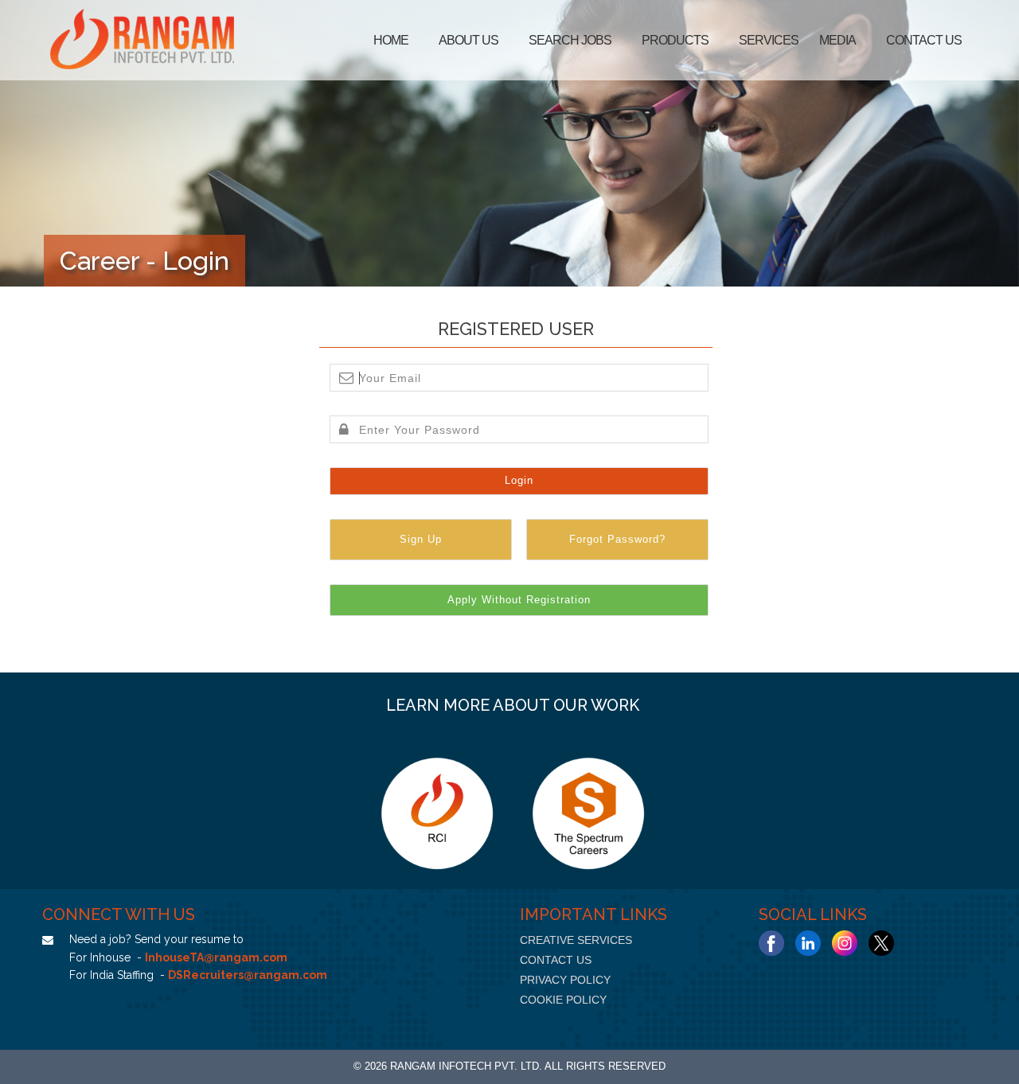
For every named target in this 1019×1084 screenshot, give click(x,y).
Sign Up (421, 539)
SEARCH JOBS (570, 40)
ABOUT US (468, 40)
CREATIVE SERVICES (576, 940)
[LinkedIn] (808, 943)
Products (675, 40)
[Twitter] (881, 943)
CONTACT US (555, 959)
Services (768, 40)
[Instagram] (844, 943)
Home (390, 40)
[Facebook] (771, 943)
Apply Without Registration (519, 600)
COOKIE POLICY (563, 999)
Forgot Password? (617, 539)
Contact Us (924, 40)
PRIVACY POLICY (565, 979)
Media (837, 40)
